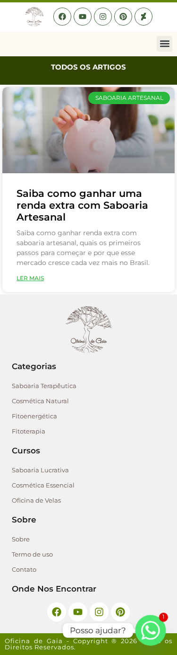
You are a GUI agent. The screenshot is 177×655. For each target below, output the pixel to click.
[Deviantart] (143, 17)
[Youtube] (83, 17)
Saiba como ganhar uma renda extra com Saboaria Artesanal (82, 205)
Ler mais (30, 278)
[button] (164, 44)
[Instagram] (103, 17)
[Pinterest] (123, 17)
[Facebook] (62, 17)
